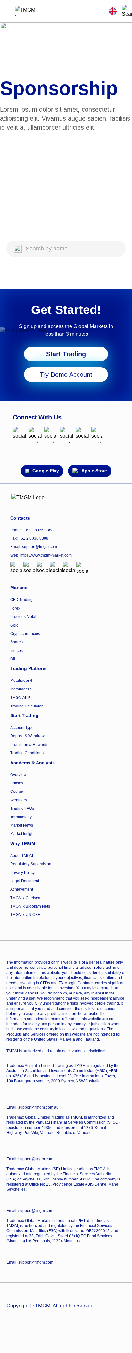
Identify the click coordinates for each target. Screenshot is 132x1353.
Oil (12, 659)
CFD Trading (21, 599)
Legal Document (24, 881)
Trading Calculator (26, 706)
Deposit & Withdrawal (29, 736)
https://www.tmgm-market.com (46, 555)
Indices (16, 650)
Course (16, 791)
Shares (16, 642)
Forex (15, 608)
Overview (18, 775)
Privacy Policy (22, 872)
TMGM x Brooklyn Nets (30, 906)
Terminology (21, 817)
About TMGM (21, 855)
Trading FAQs (22, 808)
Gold (14, 625)
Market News (21, 825)
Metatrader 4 (21, 680)
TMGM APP (20, 697)
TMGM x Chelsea (25, 898)
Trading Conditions (27, 753)
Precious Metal (23, 616)
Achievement (21, 889)
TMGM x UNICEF (25, 914)
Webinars (18, 800)
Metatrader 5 (21, 689)
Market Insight (22, 834)
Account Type (22, 727)
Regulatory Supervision (30, 864)
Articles (16, 783)
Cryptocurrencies (25, 633)
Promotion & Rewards (29, 744)
